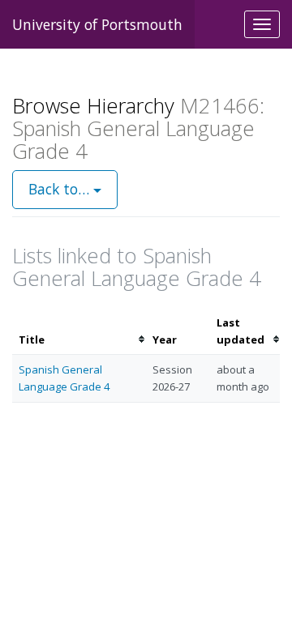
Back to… (60, 189)
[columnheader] (79, 331)
